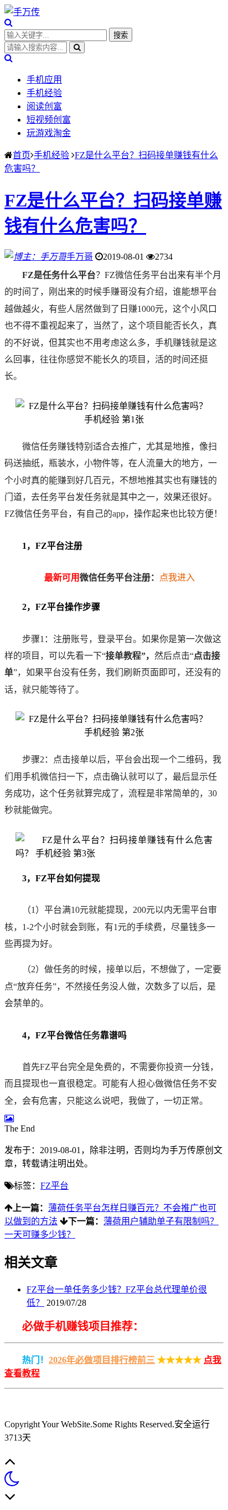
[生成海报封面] (9, 1118)
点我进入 (177, 577)
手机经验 (44, 93)
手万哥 (79, 256)
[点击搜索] (8, 22)
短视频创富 (49, 119)
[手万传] (22, 12)
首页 (21, 155)
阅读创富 (44, 106)
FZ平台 (54, 1185)
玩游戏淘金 (49, 133)
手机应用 (44, 79)
